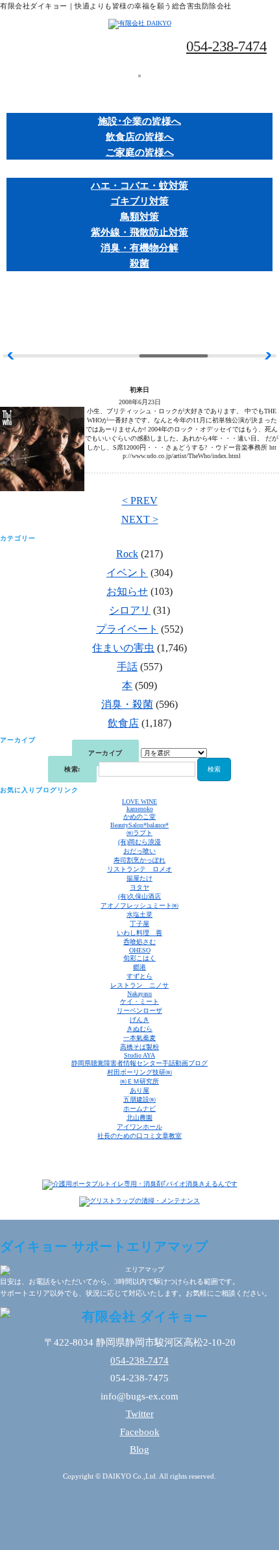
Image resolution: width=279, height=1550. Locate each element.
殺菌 (139, 263)
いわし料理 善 (139, 932)
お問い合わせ (139, 335)
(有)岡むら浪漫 (139, 841)
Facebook (140, 1432)
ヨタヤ (139, 887)
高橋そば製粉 (139, 1046)
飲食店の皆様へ (140, 136)
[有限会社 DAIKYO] (139, 23)
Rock (127, 553)
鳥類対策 (139, 217)
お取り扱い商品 (139, 170)
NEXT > (139, 519)
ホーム (139, 87)
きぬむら (139, 1028)
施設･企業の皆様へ (139, 120)
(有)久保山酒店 (139, 896)
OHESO (140, 950)
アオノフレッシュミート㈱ (139, 905)
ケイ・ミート (139, 1001)
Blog (139, 1449)
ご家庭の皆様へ (140, 152)
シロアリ (130, 610)
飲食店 (123, 723)
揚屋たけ (139, 878)
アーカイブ (105, 753)
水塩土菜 (139, 914)
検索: (72, 769)
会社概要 (139, 299)
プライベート (127, 629)
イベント (127, 572)
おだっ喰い (139, 850)
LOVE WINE (139, 801)
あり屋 (139, 1090)
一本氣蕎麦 (139, 1037)
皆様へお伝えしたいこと (139, 281)
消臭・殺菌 (127, 704)
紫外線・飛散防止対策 (139, 232)
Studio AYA (139, 1055)
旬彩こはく (139, 958)
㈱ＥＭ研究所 (139, 1081)
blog (139, 317)
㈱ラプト (139, 832)
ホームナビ (139, 1108)
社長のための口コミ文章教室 (139, 1135)
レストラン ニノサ (139, 985)
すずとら (139, 976)
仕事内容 (139, 106)
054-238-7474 (226, 46)
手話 (127, 666)
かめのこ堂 (139, 816)
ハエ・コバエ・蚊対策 (139, 185)
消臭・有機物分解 (139, 248)
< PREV (140, 500)
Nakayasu (139, 993)
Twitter (140, 1414)
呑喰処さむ (139, 941)
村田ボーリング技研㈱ (139, 1072)
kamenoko (140, 808)
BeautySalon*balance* (139, 825)
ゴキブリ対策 (139, 201)
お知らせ (127, 591)
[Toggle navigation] (139, 76)
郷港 (139, 967)
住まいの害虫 (123, 647)
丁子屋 (139, 923)
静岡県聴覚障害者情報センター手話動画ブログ (139, 1063)
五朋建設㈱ (139, 1099)
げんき (139, 1019)
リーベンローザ (139, 1010)
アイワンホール (139, 1126)
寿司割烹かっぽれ (139, 860)
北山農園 (139, 1117)
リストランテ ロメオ (139, 869)
